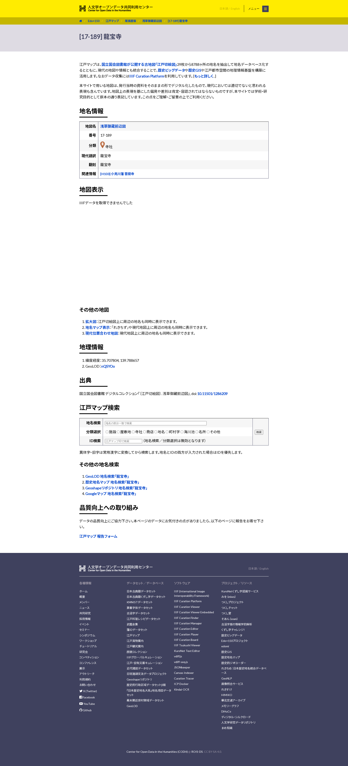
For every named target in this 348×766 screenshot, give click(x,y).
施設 (112, 432)
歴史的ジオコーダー (233, 663)
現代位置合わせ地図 (101, 333)
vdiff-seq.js (181, 662)
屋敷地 (125, 432)
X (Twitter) (90, 691)
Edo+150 (93, 21)
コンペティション (89, 657)
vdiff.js (178, 656)
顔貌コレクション (137, 652)
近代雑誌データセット (140, 668)
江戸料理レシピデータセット (144, 619)
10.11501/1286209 (212, 393)
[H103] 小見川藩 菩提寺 (117, 174)
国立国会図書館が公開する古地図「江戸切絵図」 (139, 64)
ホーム (83, 591)
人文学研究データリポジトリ (238, 722)
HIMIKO (226, 695)
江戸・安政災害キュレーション (144, 663)
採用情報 (85, 619)
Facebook (88, 697)
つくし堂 (226, 613)
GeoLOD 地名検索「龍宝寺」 (107, 476)
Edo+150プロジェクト (234, 640)
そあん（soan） (229, 619)
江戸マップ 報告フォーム (98, 536)
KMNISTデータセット (140, 602)
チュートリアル (88, 646)
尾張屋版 (130, 21)
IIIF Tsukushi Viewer (187, 645)
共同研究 (85, 613)
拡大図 (90, 321)
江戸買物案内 (135, 640)
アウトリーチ (86, 673)
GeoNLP (226, 678)
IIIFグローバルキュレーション (144, 657)
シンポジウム (87, 635)
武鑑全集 (132, 624)
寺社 (138, 432)
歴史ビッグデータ (171, 70)
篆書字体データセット (140, 607)
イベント (84, 624)
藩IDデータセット (137, 629)
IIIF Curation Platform (146, 76)
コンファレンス (87, 663)
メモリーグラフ (230, 706)
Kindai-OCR (181, 689)
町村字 (174, 432)
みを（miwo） (228, 596)
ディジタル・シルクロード (236, 717)
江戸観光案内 (135, 646)
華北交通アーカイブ (233, 700)
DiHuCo (226, 711)
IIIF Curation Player (186, 634)
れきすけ (226, 689)
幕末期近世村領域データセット (145, 700)
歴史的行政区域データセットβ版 (146, 685)
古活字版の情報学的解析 (236, 624)
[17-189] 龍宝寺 (178, 21)
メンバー (84, 602)
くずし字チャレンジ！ (233, 629)
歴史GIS (194, 70)
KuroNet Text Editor (187, 651)
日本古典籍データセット (141, 591)
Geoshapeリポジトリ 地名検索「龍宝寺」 (116, 488)
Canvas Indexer (184, 672)
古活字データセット (138, 613)
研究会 (83, 652)
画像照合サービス (232, 684)
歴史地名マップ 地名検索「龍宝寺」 (112, 482)
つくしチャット (229, 607)
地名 (161, 432)
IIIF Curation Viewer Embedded (194, 612)
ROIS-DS (197, 751)
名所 (202, 432)
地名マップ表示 (97, 327)
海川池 (189, 432)
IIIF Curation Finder (186, 618)
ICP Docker (181, 684)
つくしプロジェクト (232, 602)
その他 (215, 432)
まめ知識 (226, 728)
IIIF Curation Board (186, 639)
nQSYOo (108, 366)
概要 (82, 596)
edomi (225, 646)
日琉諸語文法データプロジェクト (147, 673)
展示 (82, 668)
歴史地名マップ (230, 657)
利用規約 (85, 679)
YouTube (89, 703)
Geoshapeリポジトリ (139, 679)
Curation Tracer (184, 678)
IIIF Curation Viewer (187, 606)
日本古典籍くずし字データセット (146, 596)
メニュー (254, 8)
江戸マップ (112, 21)
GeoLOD (132, 706)
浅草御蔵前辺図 (152, 21)
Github (87, 710)
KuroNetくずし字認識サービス (240, 591)
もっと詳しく (203, 76)
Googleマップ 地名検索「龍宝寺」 (110, 493)
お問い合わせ (87, 685)
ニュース (84, 607)
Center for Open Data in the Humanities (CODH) (157, 751)
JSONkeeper (182, 667)
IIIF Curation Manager (188, 623)
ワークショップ (88, 640)
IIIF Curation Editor (186, 628)
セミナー (84, 629)
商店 (150, 432)
